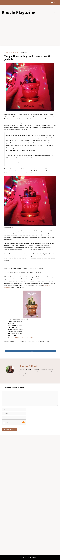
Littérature (15, 52)
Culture (10, 52)
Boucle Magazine (18, 12)
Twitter (48, 285)
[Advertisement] (30, 29)
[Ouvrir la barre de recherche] (52, 12)
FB (44, 285)
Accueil (7, 52)
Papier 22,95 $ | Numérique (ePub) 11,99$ (22, 338)
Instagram (7, 287)
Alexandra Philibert (28, 366)
